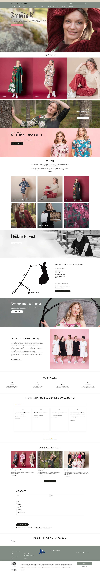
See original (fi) (54, 418)
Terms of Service (46, 527)
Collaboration (20, 510)
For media (26, 558)
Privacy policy (26, 551)
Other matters (20, 514)
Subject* (17, 501)
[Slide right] (88, 1)
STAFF (12, 553)
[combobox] (75, 3)
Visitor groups (20, 506)
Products (19, 504)
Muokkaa (83, 566)
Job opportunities (21, 512)
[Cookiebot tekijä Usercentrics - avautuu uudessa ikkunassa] (13, 570)
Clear (83, 3)
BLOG (12, 560)
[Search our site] (67, 3)
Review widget (47, 438)
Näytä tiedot (23, 569)
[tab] (43, 434)
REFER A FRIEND (17, 143)
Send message (22, 524)
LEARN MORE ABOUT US (16, 243)
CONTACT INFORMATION (15, 551)
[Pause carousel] (50, 435)
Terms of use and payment (29, 555)
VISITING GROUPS (14, 556)
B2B (18, 507)
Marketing (20, 509)
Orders (19, 503)
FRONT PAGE (13, 550)
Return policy (26, 553)
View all (50, 481)
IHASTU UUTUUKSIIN (17, 24)
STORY (12, 555)
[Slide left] (12, 1)
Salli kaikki (84, 563)
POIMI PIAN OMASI (83, 117)
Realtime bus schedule (59, 287)
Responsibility (26, 550)
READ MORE (17, 311)
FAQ (24, 556)
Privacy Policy (39, 527)
